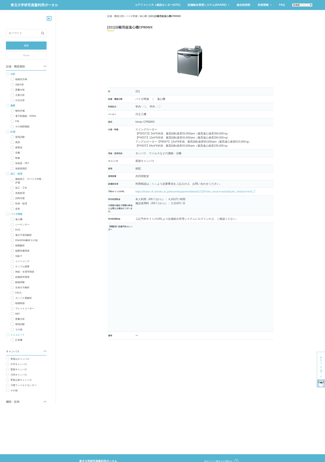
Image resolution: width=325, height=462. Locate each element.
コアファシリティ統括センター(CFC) (157, 4)
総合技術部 (243, 4)
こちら (153, 183)
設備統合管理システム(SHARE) (207, 4)
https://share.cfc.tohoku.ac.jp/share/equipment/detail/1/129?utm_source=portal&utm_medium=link (194, 191)
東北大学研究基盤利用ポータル (34, 5)
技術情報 (263, 4)
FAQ (282, 4)
